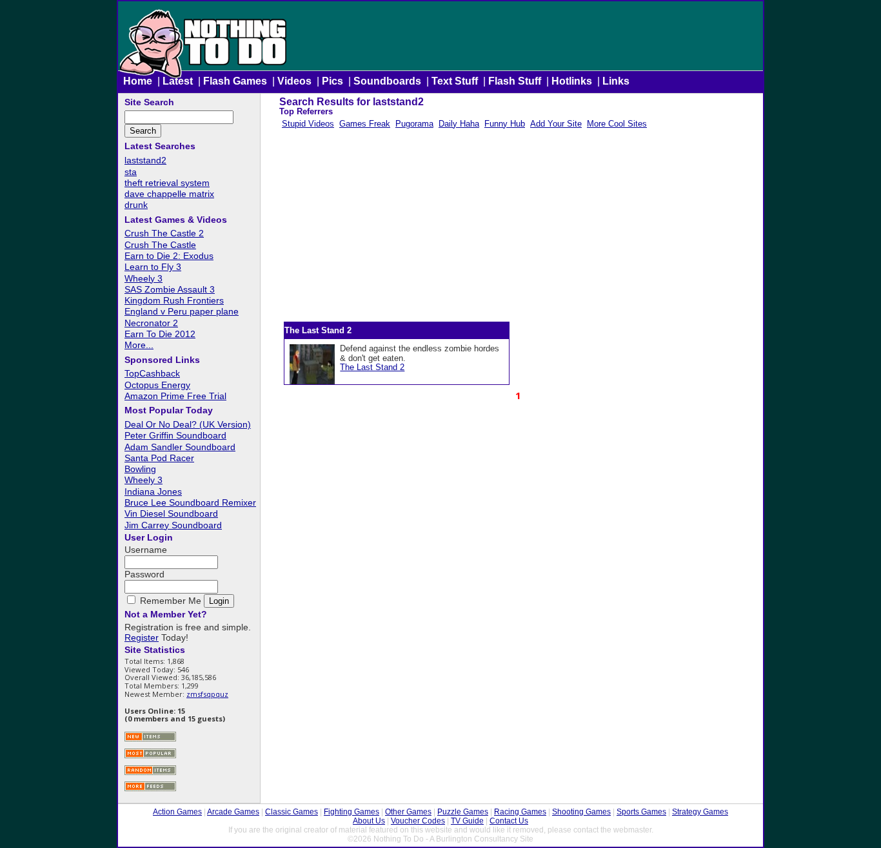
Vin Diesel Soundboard (171, 513)
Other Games (408, 811)
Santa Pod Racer (159, 458)
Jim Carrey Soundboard (173, 525)
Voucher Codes (418, 820)
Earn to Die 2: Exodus (168, 256)
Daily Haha (459, 124)
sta (130, 172)
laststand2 (145, 160)
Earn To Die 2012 (159, 334)
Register (141, 637)
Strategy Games (700, 811)
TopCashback (152, 373)
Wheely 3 (143, 278)
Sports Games (641, 811)
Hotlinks (571, 81)
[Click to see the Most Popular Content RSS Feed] (150, 756)
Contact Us (509, 820)
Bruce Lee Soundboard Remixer (190, 502)
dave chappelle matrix (169, 194)
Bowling (140, 469)
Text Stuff (454, 81)
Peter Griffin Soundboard (175, 435)
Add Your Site (556, 124)
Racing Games (520, 811)
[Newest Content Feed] (150, 739)
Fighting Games (351, 811)
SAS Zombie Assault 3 (169, 289)
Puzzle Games (462, 811)
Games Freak (364, 124)
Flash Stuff (514, 81)
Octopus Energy (157, 385)
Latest (178, 81)
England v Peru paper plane (181, 311)
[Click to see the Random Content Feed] (150, 773)
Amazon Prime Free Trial (175, 396)
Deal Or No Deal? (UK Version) (187, 424)
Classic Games (291, 811)
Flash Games (235, 81)
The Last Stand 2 (372, 367)
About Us (369, 820)
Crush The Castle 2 (164, 233)
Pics (332, 81)
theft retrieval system (167, 183)
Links (615, 81)
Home (137, 81)
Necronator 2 (151, 323)
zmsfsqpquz (207, 694)
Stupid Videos (308, 124)
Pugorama (414, 124)
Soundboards (387, 81)
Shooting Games (581, 811)
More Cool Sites (617, 124)
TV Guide (467, 820)
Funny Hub (504, 124)
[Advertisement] (516, 228)
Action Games (177, 811)
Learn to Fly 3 (152, 267)
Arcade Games (233, 811)
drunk (136, 205)
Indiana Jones (153, 491)
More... (138, 345)
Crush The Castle (160, 245)
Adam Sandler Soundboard (179, 447)
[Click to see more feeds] (150, 789)
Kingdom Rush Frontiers (174, 300)
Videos (294, 81)
